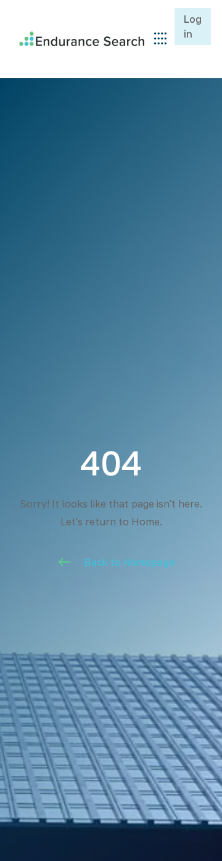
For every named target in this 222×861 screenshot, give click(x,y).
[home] (78, 38)
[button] (160, 39)
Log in (193, 26)
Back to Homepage (129, 562)
